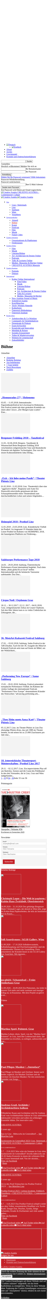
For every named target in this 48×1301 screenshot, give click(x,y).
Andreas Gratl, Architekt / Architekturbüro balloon (15, 1106)
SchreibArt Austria (19, 301)
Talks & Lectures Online (22, 260)
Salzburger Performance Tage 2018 (20, 559)
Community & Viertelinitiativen (25, 321)
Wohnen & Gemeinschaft (22, 338)
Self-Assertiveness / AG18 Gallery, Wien (22, 939)
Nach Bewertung (13, 367)
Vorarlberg (16, 214)
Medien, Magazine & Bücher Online (27, 263)
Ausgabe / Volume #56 (11, 829)
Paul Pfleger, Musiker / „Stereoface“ (20, 1067)
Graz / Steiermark (19, 205)
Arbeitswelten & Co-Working (24, 318)
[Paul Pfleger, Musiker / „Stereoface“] (11, 1062)
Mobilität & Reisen (20, 330)
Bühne (14, 223)
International (10, 276)
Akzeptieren (6, 1276)
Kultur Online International (23, 279)
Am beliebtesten (13, 362)
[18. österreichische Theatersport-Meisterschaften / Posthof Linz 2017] (15, 755)
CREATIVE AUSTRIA (11, 1125)
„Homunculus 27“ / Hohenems (18, 397)
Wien (14, 212)
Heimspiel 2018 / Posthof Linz (17, 521)
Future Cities (17, 235)
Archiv (9, 152)
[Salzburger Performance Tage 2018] (15, 554)
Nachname (5, 852)
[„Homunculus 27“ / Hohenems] (15, 392)
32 (5, 778)
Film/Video (22, 281)
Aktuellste (10, 358)
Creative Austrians (11, 268)
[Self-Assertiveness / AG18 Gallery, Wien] (11, 934)
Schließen (5, 1297)
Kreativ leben (10, 315)
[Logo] (9, 197)
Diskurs (15, 273)
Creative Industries (12, 237)
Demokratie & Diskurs (21, 323)
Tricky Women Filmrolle (22, 305)
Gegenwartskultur (11, 217)
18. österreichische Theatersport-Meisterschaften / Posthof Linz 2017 (20, 762)
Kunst (14, 225)
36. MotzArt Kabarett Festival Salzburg (23, 638)
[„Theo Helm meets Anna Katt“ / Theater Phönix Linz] (15, 714)
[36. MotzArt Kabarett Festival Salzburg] (15, 633)
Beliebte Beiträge (13, 360)
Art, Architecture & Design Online (26, 256)
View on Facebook (9, 1161)
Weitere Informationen (36, 1274)
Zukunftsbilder (18, 340)
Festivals (15, 227)
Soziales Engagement (21, 333)
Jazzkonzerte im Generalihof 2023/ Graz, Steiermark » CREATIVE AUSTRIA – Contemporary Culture (24, 1142)
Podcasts (15, 258)
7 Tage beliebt (12, 365)
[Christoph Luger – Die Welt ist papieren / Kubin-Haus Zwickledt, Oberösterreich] (11, 893)
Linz (14, 207)
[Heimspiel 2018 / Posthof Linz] (15, 516)
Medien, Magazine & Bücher (29, 296)
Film (14, 230)
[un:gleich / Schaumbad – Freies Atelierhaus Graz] (11, 975)
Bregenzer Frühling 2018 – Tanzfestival (22, 437)
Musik (14, 232)
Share (4, 1163)
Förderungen (17, 243)
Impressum (11, 1260)
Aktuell (15, 220)
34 (9, 778)
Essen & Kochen (19, 326)
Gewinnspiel (11, 154)
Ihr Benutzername (33, 169)
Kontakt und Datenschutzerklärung (21, 156)
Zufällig (9, 370)
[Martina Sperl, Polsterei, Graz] (11, 1024)
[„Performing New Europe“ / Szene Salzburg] (15, 671)
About (9, 149)
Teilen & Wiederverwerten (23, 335)
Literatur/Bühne (18, 253)
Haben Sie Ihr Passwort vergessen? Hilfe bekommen (23, 177)
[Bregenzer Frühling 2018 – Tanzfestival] (15, 433)
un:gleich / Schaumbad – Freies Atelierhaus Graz (18, 981)
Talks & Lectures (24, 293)
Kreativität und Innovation (23, 328)
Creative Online (11, 245)
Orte (7, 202)
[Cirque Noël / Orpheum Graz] (15, 595)
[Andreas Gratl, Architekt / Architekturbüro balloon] (11, 1100)
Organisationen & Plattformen (24, 240)
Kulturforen (17, 308)
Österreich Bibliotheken (22, 310)
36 (13, 778)
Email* (5, 841)
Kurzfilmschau (18, 303)
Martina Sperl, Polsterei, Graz (17, 1028)
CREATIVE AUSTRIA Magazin (26, 265)
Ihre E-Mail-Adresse (34, 184)
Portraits (15, 271)
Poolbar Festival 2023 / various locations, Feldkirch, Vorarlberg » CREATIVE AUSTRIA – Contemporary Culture (24, 1193)
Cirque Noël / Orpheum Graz (17, 600)
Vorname (5, 847)
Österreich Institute (20, 313)
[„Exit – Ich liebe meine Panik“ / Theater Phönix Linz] (15, 473)
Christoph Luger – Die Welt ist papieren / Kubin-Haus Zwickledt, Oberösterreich (23, 900)
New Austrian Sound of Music (24, 298)
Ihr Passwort (31, 172)
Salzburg (15, 210)
